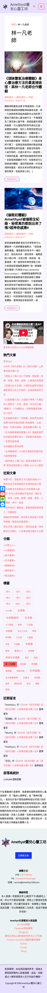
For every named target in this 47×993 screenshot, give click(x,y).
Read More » (12, 178)
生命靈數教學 (11, 677)
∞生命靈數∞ (9, 560)
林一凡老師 (10, 664)
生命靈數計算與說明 (13, 446)
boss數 (8, 610)
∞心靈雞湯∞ (9, 550)
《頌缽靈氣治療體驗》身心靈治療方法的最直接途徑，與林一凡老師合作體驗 (23, 84)
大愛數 (30, 637)
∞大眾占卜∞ (9, 545)
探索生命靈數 (13, 657)
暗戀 (36, 657)
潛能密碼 (20, 671)
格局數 (23, 664)
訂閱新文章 (23, 855)
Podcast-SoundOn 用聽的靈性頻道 (23, 939)
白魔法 (26, 677)
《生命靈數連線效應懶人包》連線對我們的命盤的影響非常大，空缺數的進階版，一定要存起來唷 (23, 437)
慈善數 (31, 651)
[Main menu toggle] (41, 6)
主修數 (21, 610)
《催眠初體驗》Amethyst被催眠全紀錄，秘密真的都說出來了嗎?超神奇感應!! (23, 221)
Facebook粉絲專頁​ (23, 928)
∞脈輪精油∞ (9, 565)
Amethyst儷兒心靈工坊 (20, 6)
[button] (34, 6)
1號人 (8, 591)
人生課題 (9, 624)
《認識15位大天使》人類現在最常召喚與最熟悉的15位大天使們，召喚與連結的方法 (23, 390)
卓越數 (9, 631)
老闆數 (37, 677)
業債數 (34, 664)
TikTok (23, 951)
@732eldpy (27, 874)
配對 (29, 683)
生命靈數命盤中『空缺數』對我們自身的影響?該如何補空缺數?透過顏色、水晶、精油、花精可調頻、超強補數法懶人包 (23, 423)
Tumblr (23, 947)
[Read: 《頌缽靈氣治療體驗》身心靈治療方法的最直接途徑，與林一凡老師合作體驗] (24, 61)
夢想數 (8, 637)
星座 (27, 657)
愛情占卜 (18, 650)
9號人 (28, 603)
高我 (7, 689)
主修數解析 (12, 617)
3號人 (28, 591)
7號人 (8, 603)
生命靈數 (35, 670)
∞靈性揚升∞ (21, 97)
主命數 (29, 617)
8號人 (18, 603)
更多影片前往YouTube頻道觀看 (18, 347)
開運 (37, 683)
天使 (7, 644)
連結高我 (18, 683)
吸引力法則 (22, 631)
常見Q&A (7, 361)
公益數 (30, 624)
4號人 (8, 597)
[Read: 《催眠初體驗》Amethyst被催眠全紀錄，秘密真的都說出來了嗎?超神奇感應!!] (24, 198)
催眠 (20, 624)
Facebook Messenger (26, 878)
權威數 (8, 671)
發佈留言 (9, 97)
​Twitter (23, 943)
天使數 (17, 644)
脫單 (7, 683)
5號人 (18, 597)
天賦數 (29, 644)
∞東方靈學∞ (9, 555)
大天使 (19, 637)
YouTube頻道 (23, 924)
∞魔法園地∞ (9, 575)
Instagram (23, 932)
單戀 (34, 631)
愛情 (7, 651)
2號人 (18, 591)
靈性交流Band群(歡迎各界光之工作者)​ (23, 936)
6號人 (28, 597)
